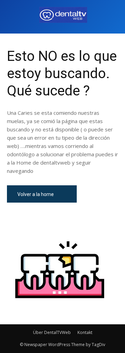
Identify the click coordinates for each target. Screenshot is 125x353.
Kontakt (84, 332)
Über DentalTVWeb (52, 332)
